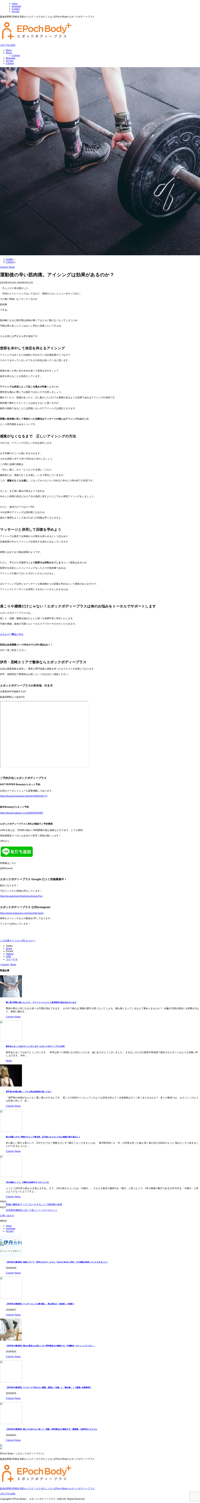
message (10, 1228)
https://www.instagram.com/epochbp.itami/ (21, 913)
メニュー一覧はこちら (11, 634)
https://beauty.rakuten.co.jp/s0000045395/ (21, 813)
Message (10, 58)
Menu (9, 50)
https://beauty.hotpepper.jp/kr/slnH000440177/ (23, 796)
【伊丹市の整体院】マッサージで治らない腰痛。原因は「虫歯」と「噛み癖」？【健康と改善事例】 (49, 1387)
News (9, 53)
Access (9, 61)
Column (16, 55)
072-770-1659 (7, 45)
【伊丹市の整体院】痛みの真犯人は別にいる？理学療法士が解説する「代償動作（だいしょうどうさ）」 (50, 1346)
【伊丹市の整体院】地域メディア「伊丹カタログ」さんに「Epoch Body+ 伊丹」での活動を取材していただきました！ (57, 1262)
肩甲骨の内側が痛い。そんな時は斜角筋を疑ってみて (29, 1091)
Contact (10, 63)
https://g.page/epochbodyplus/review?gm (21, 896)
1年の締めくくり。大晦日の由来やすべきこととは (27, 1182)
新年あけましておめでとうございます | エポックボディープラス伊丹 (35, 1046)
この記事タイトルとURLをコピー (17, 940)
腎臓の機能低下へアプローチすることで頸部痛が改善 (34, 1204)
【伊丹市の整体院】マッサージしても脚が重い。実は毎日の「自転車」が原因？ (40, 1304)
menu (9, 1226)
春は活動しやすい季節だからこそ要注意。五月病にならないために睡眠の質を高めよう (43, 1137)
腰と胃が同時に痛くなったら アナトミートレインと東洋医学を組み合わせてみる (41, 1002)
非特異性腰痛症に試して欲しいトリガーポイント (31, 1210)
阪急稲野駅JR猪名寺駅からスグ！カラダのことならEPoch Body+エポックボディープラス (47, 1488)
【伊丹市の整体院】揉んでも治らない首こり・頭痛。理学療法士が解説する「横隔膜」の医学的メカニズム (51, 1429)
